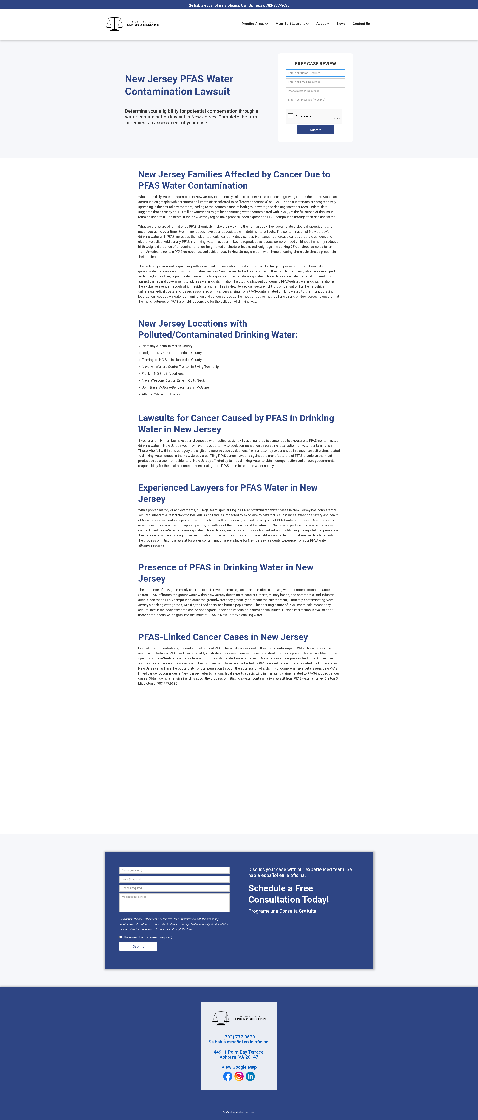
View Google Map (239, 1067)
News (341, 24)
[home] (133, 24)
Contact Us (361, 24)
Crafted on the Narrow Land (239, 1112)
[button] (255, 23)
